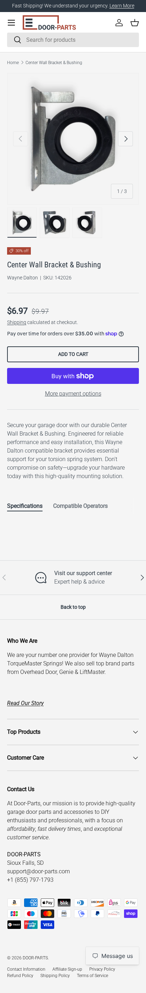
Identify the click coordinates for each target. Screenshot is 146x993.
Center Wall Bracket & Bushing (54, 62)
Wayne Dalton (22, 277)
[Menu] (11, 22)
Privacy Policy (102, 969)
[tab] (25, 505)
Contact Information (26, 969)
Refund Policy (20, 975)
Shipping (16, 322)
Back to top (73, 607)
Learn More (122, 6)
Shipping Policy (55, 975)
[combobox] (73, 40)
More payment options (73, 393)
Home (13, 62)
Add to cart (73, 354)
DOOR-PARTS (35, 957)
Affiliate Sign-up (67, 969)
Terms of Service (92, 975)
